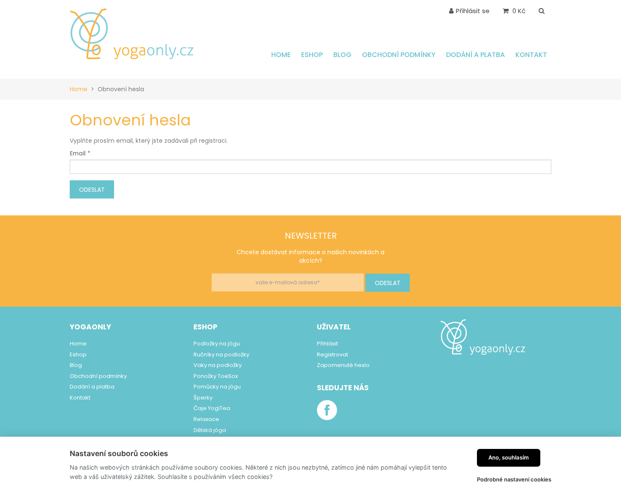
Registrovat (332, 355)
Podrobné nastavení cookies (514, 479)
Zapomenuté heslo (343, 365)
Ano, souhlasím (508, 457)
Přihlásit (327, 344)
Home (78, 89)
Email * (80, 153)
